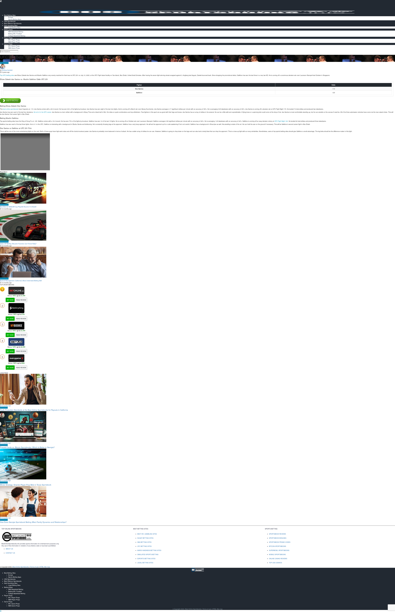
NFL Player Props (14, 40)
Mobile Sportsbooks (277, 554)
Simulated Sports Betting (147, 554)
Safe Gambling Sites (10, 25)
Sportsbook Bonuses (277, 538)
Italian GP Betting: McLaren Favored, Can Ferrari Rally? (18, 244)
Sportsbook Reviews (277, 534)
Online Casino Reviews (278, 559)
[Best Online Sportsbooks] (198, 12)
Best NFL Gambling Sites (147, 534)
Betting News (8, 30)
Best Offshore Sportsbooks (12, 23)
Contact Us (10, 553)
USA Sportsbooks (10, 21)
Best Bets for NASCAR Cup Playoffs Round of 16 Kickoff (18, 207)
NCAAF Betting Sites (145, 538)
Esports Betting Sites (146, 559)
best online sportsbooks (10, 109)
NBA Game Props (14, 48)
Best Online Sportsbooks (8, 61)
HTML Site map (45, 567)
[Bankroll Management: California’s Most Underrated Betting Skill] (197, 262)
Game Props (8, 44)
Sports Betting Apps (14, 19)
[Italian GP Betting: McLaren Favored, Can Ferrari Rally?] (197, 225)
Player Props (8, 38)
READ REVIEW (21, 300)
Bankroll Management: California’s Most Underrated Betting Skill (21, 281)
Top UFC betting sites (7, 75)
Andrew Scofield (7, 70)
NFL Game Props (14, 46)
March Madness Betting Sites (149, 550)
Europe (10, 17)
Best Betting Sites (10, 15)
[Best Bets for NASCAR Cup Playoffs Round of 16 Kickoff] (197, 188)
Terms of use (34, 567)
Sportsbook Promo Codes (279, 542)
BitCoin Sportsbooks (277, 546)
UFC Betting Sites (144, 546)
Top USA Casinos (275, 563)
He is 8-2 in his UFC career (42, 112)
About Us (9, 549)
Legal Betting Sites (14, 27)
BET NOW (10, 300)
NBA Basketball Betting (15, 32)
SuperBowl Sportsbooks (279, 550)
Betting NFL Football (15, 34)
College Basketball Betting (16, 36)
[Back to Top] (0, 611)
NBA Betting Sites (144, 542)
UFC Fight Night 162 (281, 121)
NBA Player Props (14, 42)
